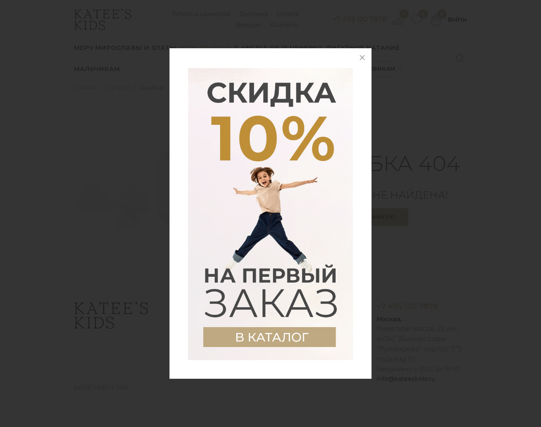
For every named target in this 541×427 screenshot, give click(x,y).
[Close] (362, 57)
